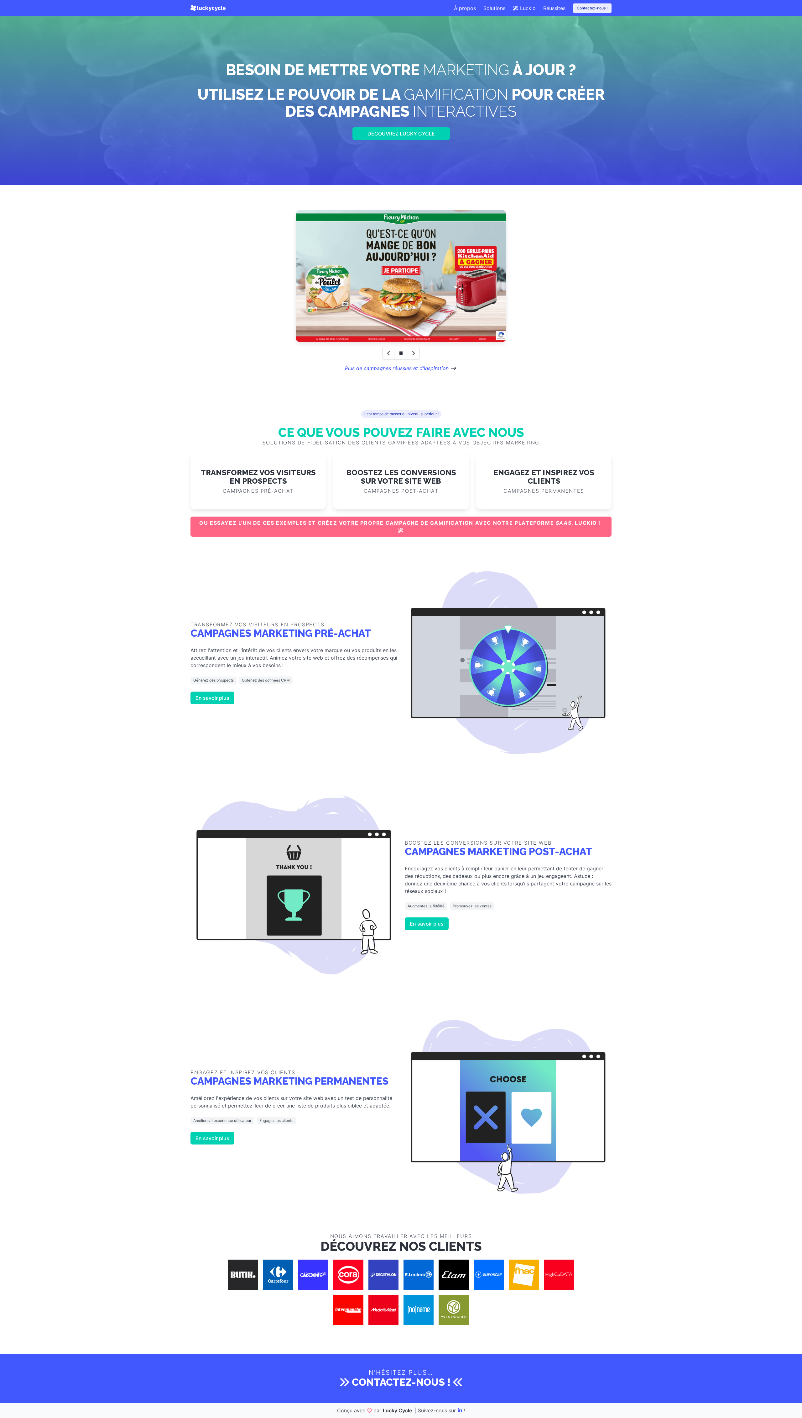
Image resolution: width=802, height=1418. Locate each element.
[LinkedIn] (459, 1410)
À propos (465, 8)
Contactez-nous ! (592, 8)
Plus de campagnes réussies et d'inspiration (397, 368)
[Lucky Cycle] (208, 8)
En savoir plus (212, 698)
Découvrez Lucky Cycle (401, 133)
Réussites (554, 8)
